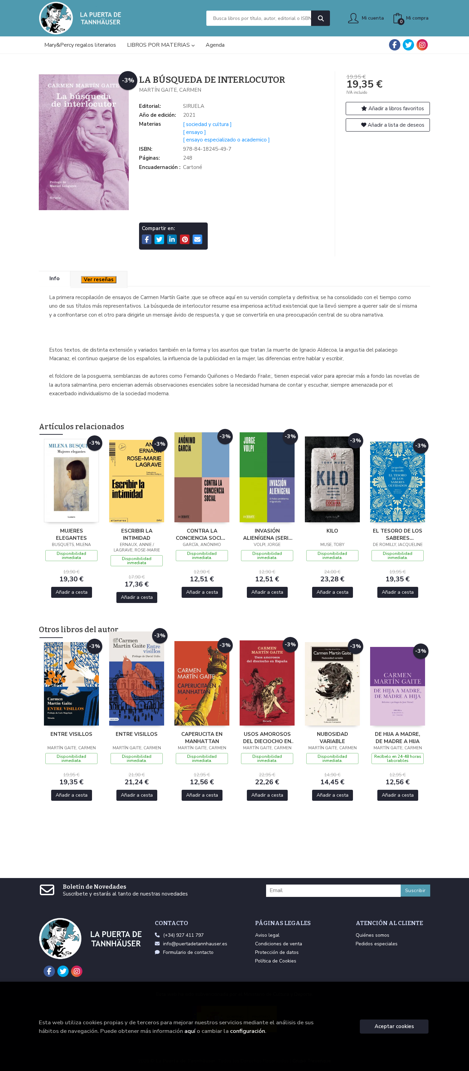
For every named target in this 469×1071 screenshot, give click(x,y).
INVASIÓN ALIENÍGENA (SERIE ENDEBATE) (267, 534)
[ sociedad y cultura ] (207, 124)
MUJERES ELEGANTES (71, 534)
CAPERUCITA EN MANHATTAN (201, 737)
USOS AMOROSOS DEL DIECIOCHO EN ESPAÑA (267, 737)
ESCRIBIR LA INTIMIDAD (136, 534)
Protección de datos (277, 952)
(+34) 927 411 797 (183, 935)
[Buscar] (320, 18)
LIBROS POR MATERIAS (159, 45)
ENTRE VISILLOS (71, 734)
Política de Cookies (275, 961)
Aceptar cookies (394, 1026)
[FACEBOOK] (394, 44)
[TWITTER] (408, 44)
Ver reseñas (99, 279)
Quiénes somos (372, 935)
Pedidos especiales (377, 944)
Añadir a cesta (72, 592)
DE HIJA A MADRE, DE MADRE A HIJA (397, 737)
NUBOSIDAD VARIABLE (332, 737)
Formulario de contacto (188, 952)
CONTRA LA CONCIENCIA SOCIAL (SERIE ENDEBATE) (202, 534)
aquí (189, 1031)
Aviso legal (267, 935)
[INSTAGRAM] (422, 44)
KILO (332, 530)
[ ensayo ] (194, 132)
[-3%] (71, 480)
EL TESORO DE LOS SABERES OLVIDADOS (397, 534)
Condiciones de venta (278, 944)
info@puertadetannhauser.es (195, 944)
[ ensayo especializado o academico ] (226, 139)
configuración (247, 1031)
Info (54, 278)
